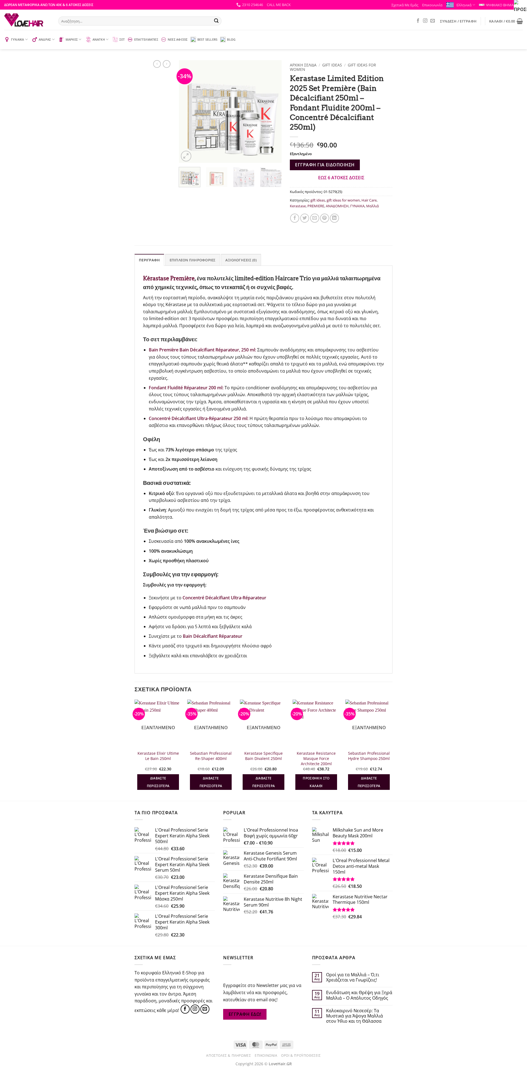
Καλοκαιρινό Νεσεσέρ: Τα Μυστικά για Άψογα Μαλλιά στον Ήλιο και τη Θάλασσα (354, 1016)
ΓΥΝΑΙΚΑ (17, 39)
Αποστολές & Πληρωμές (228, 1055)
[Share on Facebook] (294, 218)
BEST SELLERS (207, 39)
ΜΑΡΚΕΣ (72, 39)
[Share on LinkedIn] (334, 218)
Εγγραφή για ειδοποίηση (324, 165)
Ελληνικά (464, 4)
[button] (279, 5)
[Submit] (216, 21)
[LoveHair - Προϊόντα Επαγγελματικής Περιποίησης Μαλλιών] (27, 20)
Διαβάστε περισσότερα (158, 782)
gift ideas (332, 65)
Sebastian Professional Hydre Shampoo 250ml (369, 756)
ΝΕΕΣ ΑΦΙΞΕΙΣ (178, 39)
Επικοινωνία (432, 4)
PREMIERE (315, 205)
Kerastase (298, 205)
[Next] (272, 111)
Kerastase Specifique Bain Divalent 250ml (263, 756)
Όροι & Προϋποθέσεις (301, 1055)
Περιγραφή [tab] (149, 260)
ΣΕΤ (122, 39)
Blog (231, 39)
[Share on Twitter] (304, 218)
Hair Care (369, 200)
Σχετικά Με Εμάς (404, 4)
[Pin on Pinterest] (324, 218)
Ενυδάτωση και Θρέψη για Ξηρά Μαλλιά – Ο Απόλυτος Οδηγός (359, 995)
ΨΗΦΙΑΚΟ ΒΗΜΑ (500, 4)
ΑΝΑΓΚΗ (98, 39)
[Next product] (157, 64)
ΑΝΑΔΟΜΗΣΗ (337, 205)
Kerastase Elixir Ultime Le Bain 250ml (158, 756)
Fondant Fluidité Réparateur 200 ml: (186, 388)
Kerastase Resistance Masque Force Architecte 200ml (316, 758)
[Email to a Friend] (314, 218)
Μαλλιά (372, 205)
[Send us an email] (432, 20)
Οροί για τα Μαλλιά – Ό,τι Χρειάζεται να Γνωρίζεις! (352, 977)
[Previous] (188, 111)
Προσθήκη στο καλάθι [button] (316, 782)
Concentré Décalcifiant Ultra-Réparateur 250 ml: (198, 418)
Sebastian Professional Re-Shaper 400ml (211, 756)
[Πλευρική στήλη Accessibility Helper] (520, 6)
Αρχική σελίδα (303, 65)
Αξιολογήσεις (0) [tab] (241, 260)
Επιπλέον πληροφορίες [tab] (193, 260)
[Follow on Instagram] (425, 20)
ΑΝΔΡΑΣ (45, 39)
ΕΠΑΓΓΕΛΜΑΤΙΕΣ (146, 39)
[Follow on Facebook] (418, 20)
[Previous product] (166, 64)
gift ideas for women (343, 200)
